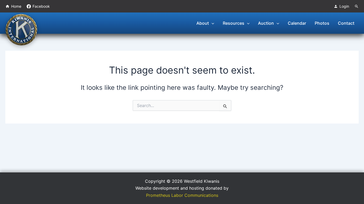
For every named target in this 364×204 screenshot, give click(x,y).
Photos (322, 23)
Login (344, 6)
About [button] (202, 23)
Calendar (297, 23)
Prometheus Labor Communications (182, 195)
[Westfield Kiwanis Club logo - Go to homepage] (21, 29)
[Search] (356, 6)
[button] (211, 23)
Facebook (41, 6)
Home (16, 6)
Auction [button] (266, 23)
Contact (346, 23)
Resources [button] (233, 23)
